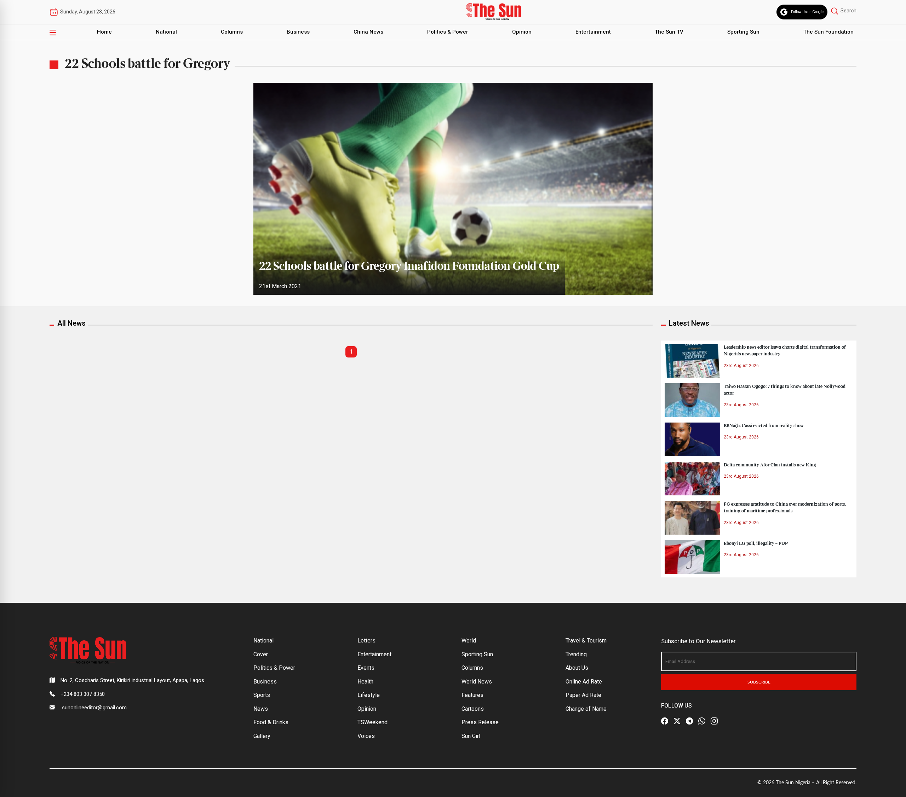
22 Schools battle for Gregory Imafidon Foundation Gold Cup (409, 266)
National (166, 32)
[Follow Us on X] (677, 721)
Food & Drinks (270, 722)
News (260, 708)
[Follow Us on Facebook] (664, 721)
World (468, 640)
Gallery (261, 736)
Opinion (522, 32)
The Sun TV (669, 32)
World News (476, 681)
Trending (576, 654)
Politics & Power (447, 32)
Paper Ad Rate (583, 695)
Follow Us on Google (807, 12)
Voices (366, 736)
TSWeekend (372, 722)
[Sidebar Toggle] (53, 32)
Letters (366, 640)
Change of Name (586, 708)
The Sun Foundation (828, 32)
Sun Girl (470, 736)
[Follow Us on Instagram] (714, 721)
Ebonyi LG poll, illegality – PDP (756, 543)
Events (365, 667)
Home (104, 32)
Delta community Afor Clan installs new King (770, 465)
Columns (232, 32)
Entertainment (593, 32)
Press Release (480, 722)
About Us (577, 667)
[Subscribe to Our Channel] (689, 721)
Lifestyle (368, 695)
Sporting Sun (743, 32)
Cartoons (472, 708)
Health (365, 681)
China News (368, 32)
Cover (260, 654)
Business (298, 32)
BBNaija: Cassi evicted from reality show (764, 426)
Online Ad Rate (584, 681)
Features (472, 695)
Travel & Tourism (586, 640)
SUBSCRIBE (758, 682)
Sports (261, 695)
